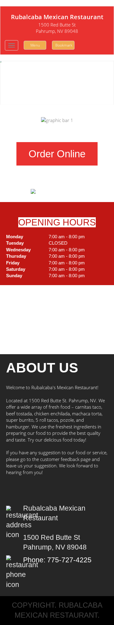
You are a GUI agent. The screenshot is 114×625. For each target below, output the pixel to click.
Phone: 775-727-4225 (57, 560)
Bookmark (63, 45)
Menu (35, 45)
